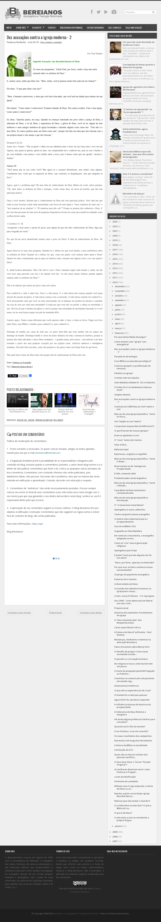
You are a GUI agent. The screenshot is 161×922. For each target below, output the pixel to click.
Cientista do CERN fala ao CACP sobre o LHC (134, 408)
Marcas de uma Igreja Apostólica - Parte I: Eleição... (134, 484)
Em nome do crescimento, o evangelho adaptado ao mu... (134, 537)
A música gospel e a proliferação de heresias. (132, 367)
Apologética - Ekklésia (25, 420)
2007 (114, 841)
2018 (114, 245)
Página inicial (55, 612)
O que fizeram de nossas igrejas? (131, 430)
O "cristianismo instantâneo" (129, 505)
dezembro (120, 286)
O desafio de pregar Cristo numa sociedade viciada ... (131, 653)
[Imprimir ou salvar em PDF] (23, 376)
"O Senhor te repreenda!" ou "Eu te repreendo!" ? (137, 110)
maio (117, 319)
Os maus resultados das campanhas (133, 736)
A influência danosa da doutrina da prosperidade (132, 706)
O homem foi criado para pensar (130, 695)
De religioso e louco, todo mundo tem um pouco (133, 665)
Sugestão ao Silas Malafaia (128, 531)
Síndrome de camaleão (126, 781)
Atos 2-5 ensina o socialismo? (138, 173)
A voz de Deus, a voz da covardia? (131, 731)
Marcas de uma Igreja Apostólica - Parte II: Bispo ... (134, 460)
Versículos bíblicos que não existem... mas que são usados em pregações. (138, 154)
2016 (114, 254)
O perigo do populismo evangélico (131, 574)
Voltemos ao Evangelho (21, 363)
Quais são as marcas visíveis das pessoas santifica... (131, 756)
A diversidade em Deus (126, 584)
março (118, 328)
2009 (114, 831)
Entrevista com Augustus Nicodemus (133, 740)
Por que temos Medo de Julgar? (130, 337)
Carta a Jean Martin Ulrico (127, 627)
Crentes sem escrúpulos (126, 377)
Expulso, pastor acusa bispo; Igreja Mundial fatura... (132, 795)
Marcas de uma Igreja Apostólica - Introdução (131, 499)
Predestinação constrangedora (130, 478)
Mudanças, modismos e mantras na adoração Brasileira (132, 641)
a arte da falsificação (125, 776)
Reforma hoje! (121, 449)
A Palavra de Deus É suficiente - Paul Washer (132, 633)
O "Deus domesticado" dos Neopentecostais (128, 621)
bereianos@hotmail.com (48, 452)
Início (8, 27)
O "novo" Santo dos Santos (128, 440)
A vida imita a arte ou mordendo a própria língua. (131, 819)
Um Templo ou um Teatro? (127, 421)
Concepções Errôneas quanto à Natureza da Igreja (139, 66)
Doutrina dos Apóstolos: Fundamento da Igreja (133, 614)
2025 (114, 221)
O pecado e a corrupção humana (131, 659)
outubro (119, 295)
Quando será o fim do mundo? (129, 726)
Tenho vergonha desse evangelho (132, 514)
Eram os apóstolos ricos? (126, 435)
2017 (114, 249)
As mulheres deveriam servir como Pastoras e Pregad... (132, 770)
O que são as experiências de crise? (132, 690)
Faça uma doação (134, 27)
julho (117, 309)
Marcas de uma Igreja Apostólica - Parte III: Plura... (134, 415)
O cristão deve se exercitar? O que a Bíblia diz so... (132, 807)
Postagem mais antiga (91, 612)
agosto (118, 305)
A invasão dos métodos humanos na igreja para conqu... (132, 590)
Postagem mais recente (19, 612)
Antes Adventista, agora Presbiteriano (135, 130)
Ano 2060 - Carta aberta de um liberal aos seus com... (133, 602)
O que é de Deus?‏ (123, 812)
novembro (120, 291)
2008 (114, 836)
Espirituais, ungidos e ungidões (130, 454)
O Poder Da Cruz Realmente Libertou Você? (133, 388)
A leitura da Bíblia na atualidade (130, 745)
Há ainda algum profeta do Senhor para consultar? (134, 720)
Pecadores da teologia (125, 356)
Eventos (52, 27)
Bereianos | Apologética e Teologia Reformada (76, 913)
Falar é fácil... (121, 444)
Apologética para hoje (125, 550)
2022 (114, 231)
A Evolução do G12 (123, 749)
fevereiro (119, 333)
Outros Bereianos (95, 27)
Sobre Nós (21, 27)
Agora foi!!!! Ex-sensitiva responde (131, 699)
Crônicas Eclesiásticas (44, 420)
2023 (114, 226)
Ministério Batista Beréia (22, 367)
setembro (120, 300)
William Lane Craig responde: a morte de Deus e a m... (133, 787)
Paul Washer (58, 420)
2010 (114, 282)
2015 (114, 259)
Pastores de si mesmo (125, 579)
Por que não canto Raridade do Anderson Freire (139, 43)
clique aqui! (37, 523)
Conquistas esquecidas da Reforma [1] (134, 426)
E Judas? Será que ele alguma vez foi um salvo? (133, 556)
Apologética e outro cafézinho (129, 509)
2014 (114, 263)
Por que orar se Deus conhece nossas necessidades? (133, 568)
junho (118, 314)
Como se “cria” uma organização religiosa (130, 544)
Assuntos (36, 27)
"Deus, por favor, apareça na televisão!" (134, 562)
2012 (114, 273)
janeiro (118, 826)
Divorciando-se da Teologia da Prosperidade (130, 467)
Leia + (14, 887)
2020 (114, 235)
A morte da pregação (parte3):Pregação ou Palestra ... (134, 672)
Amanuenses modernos (126, 685)
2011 (114, 277)
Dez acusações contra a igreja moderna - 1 (134, 400)
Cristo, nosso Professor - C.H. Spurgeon (134, 596)
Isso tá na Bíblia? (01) (125, 526)
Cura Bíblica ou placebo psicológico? (132, 361)
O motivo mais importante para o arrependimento (131, 520)
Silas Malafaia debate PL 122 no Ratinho (134, 382)
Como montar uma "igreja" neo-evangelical (130, 343)
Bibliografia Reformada (71, 27)
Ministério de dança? (133, 193)
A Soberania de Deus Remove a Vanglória (130, 713)
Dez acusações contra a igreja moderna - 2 (39, 37)
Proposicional (121, 608)
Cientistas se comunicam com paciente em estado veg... (134, 679)
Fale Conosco (114, 27)
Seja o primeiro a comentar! (51, 42)
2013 (114, 268)
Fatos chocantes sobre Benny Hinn (132, 646)
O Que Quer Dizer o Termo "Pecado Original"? (132, 763)
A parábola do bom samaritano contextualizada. (130, 491)
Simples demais (122, 394)
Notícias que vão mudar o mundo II (132, 800)
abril (117, 323)
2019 (114, 240)
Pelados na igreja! (123, 373)
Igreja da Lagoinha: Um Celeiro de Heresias (139, 88)
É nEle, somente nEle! (125, 473)
